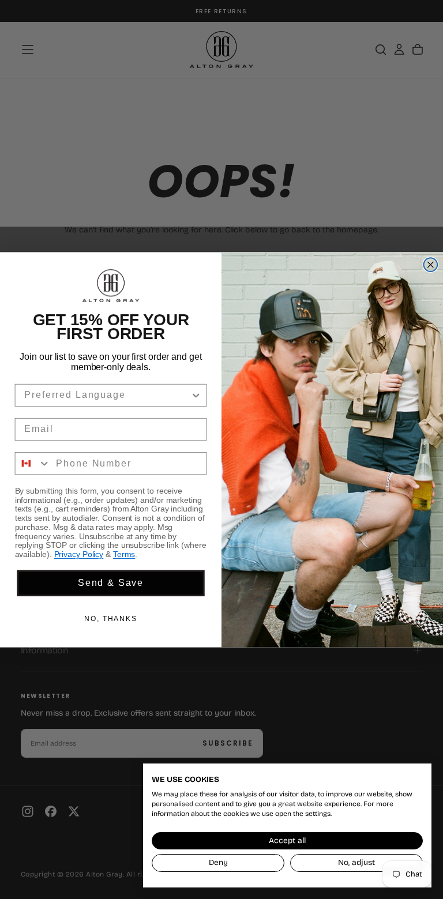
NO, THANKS (110, 619)
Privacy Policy (79, 554)
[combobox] (107, 394)
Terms (124, 554)
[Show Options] (196, 394)
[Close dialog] (431, 265)
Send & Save (111, 583)
